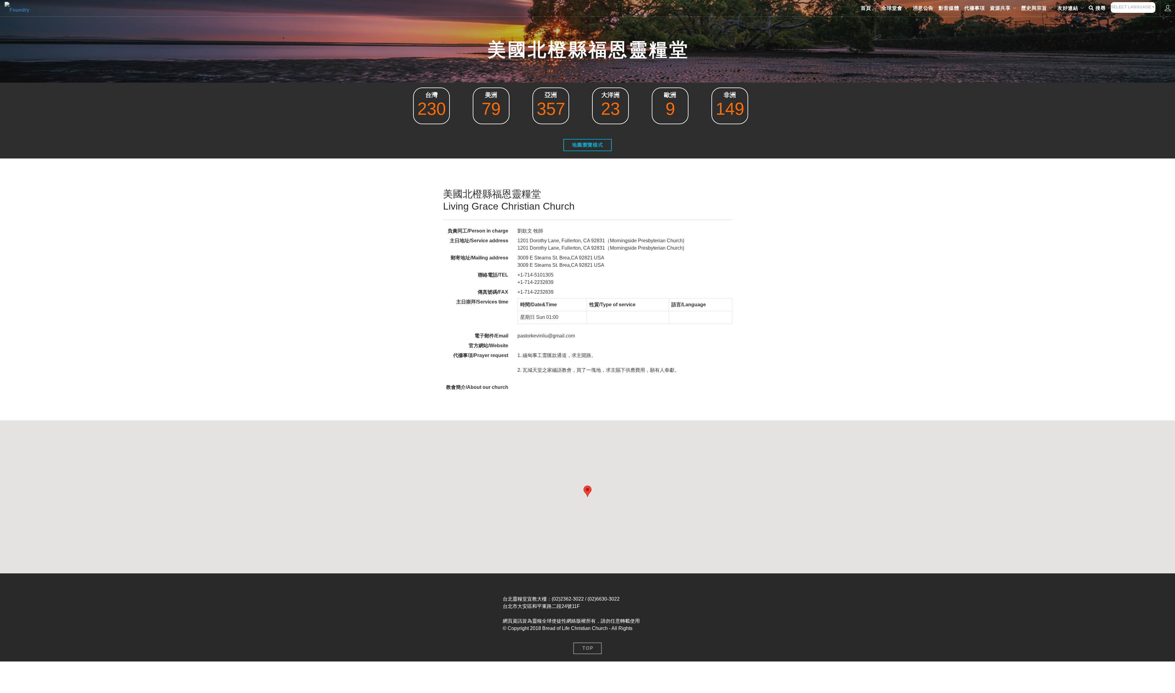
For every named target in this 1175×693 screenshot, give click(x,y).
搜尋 (1100, 8)
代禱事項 (974, 8)
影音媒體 (948, 8)
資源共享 (1000, 8)
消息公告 (923, 8)
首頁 (866, 8)
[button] (587, 491)
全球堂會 (892, 8)
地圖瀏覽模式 (587, 145)
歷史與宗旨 (1034, 8)
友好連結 (1068, 8)
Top (587, 648)
